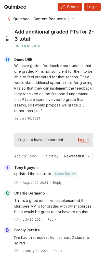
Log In (83, 139)
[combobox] (77, 156)
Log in (92, 7)
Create (73, 7)
